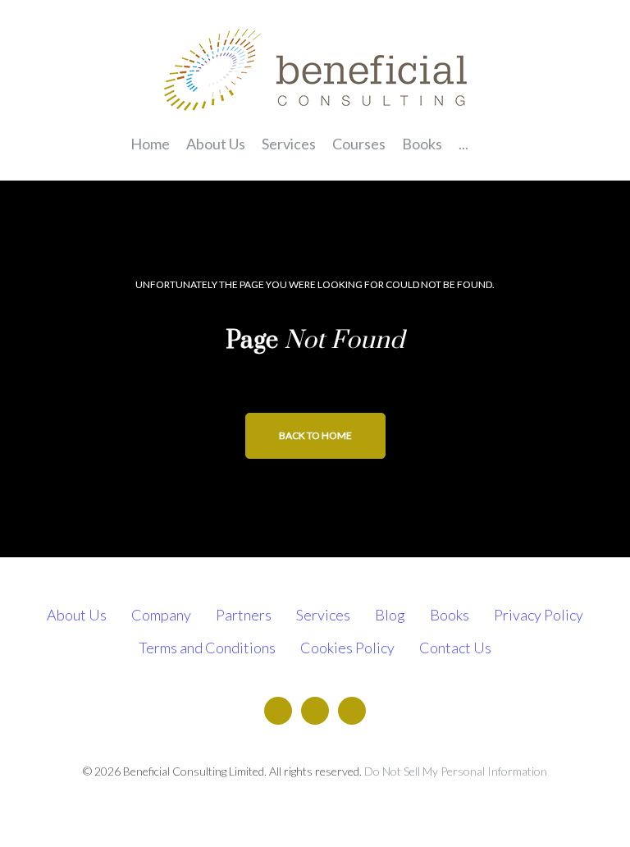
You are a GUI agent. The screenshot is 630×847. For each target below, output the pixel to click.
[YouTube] (315, 711)
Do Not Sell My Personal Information (455, 771)
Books (449, 615)
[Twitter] (352, 711)
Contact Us (455, 648)
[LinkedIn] (278, 711)
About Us (77, 615)
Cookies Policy (347, 648)
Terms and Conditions (207, 648)
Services (323, 615)
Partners (244, 615)
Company (161, 615)
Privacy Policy (538, 615)
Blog (390, 615)
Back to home (315, 435)
